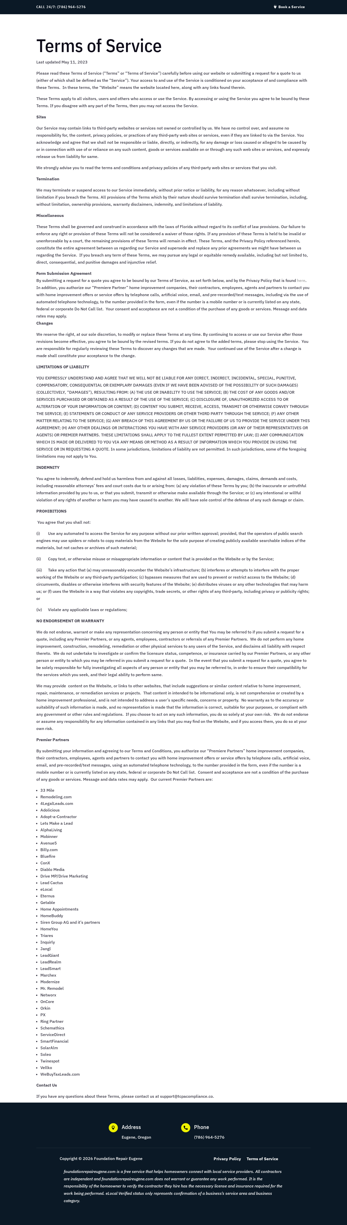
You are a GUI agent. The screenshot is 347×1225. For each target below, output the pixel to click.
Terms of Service (262, 1159)
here (301, 280)
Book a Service (291, 7)
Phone (201, 1127)
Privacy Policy (227, 1159)
